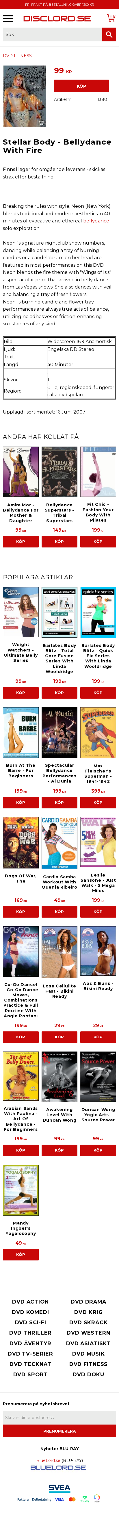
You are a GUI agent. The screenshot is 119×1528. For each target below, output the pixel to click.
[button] (8, 19)
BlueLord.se (48, 1460)
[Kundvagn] (110, 18)
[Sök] (109, 34)
